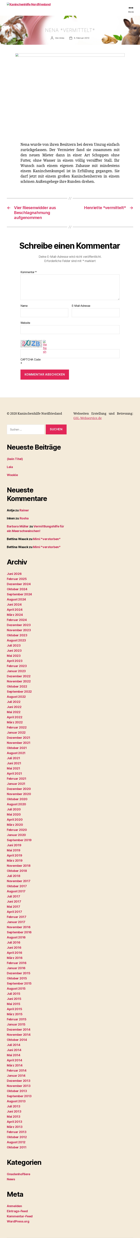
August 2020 (16, 804)
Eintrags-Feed (17, 1211)
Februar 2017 (16, 917)
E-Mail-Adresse (81, 305)
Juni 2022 (14, 707)
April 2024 (14, 609)
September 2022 (19, 691)
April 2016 (14, 952)
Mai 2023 (14, 655)
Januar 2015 (16, 1024)
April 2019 (14, 855)
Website (25, 322)
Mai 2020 (14, 814)
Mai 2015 (13, 1004)
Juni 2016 (14, 947)
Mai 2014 (13, 1055)
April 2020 (15, 819)
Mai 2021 (13, 768)
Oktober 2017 (17, 886)
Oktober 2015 (17, 978)
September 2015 (19, 983)
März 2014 (15, 1065)
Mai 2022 (13, 712)
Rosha (24, 518)
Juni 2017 (14, 901)
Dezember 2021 (18, 737)
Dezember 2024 (19, 584)
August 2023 (16, 640)
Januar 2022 (16, 732)
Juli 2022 (13, 702)
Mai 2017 (13, 906)
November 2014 (19, 1034)
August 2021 (16, 753)
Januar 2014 (16, 1075)
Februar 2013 (16, 1132)
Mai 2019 (13, 850)
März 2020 (15, 824)
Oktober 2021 (17, 748)
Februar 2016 (16, 963)
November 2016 (19, 927)
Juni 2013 (14, 1111)
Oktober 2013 (17, 1091)
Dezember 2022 (19, 676)
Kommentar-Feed (20, 1216)
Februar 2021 (16, 778)
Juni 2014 (14, 1050)
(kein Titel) (15, 459)
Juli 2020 (14, 809)
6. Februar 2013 (81, 38)
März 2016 (15, 958)
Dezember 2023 (19, 625)
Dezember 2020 (19, 789)
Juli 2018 (13, 876)
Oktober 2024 (17, 589)
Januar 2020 (16, 835)
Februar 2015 (16, 1019)
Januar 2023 (16, 671)
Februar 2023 (17, 666)
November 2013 (19, 1086)
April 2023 (14, 661)
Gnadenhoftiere (18, 1174)
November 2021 (18, 743)
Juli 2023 (14, 645)
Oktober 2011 (16, 1147)
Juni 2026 (14, 574)
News (11, 1179)
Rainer (24, 510)
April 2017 (14, 912)
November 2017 (18, 881)
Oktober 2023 (17, 635)
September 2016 (19, 932)
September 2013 (19, 1096)
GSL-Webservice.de (87, 418)
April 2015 (14, 1009)
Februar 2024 (17, 620)
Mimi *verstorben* (46, 539)
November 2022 (19, 681)
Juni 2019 (14, 845)
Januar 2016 (16, 968)
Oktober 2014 (17, 1040)
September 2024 (19, 594)
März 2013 (15, 1127)
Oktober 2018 (17, 871)
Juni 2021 (14, 763)
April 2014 (14, 1060)
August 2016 (16, 937)
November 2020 (19, 794)
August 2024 (16, 599)
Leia (10, 467)
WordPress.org (18, 1221)
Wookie (12, 475)
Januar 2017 (16, 922)
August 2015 (16, 988)
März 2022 (15, 722)
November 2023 (19, 630)
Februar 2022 (17, 727)
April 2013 (14, 1121)
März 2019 (15, 860)
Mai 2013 (13, 1116)
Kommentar (28, 272)
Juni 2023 (14, 650)
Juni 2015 (14, 999)
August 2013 (16, 1101)
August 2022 (16, 696)
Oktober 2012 (17, 1137)
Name (24, 305)
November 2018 (19, 865)
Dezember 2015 (18, 973)
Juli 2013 (13, 1106)
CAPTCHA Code (30, 359)
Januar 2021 (16, 784)
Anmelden (14, 1206)
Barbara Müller (18, 526)
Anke (61, 38)
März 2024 (15, 615)
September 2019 (19, 840)
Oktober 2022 (17, 686)
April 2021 (14, 773)
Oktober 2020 (17, 799)
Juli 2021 (13, 758)
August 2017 (16, 891)
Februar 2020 (17, 830)
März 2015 (15, 1014)
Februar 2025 (17, 579)
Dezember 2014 (18, 1029)
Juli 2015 (13, 993)
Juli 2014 (13, 1045)
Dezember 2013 (18, 1081)
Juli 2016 (13, 942)
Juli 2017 (13, 896)
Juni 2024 (14, 604)
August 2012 (16, 1142)
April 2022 (14, 717)
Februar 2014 (16, 1070)
